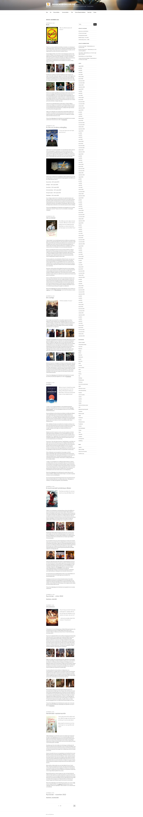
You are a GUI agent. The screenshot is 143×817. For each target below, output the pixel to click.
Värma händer (51, 218)
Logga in (80, 447)
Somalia (80, 426)
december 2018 (81, 239)
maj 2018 (80, 250)
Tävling (94, 12)
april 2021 (80, 185)
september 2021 (82, 174)
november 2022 (81, 147)
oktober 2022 (81, 149)
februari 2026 (81, 76)
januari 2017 (81, 268)
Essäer (80, 371)
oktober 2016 (81, 275)
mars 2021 (80, 187)
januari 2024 (81, 120)
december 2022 (81, 145)
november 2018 (81, 241)
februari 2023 (81, 141)
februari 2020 (81, 210)
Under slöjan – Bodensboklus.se (84, 52)
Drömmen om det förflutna (83, 31)
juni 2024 (80, 112)
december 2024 (81, 101)
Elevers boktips (56, 12)
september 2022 (82, 151)
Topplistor (80, 436)
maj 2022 (80, 158)
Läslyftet (80, 398)
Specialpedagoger (82, 428)
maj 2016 (80, 281)
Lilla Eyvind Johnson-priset (83, 405)
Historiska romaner (82, 388)
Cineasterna (64, 119)
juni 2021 (80, 181)
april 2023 (80, 137)
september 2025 (82, 87)
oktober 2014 (81, 312)
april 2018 (80, 252)
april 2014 (80, 321)
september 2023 (82, 128)
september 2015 (82, 294)
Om (50, 12)
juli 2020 (80, 199)
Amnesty (60, 566)
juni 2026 (80, 68)
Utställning (80, 440)
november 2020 (81, 191)
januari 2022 (81, 166)
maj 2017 (80, 262)
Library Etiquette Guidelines (80, 12)
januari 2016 (81, 287)
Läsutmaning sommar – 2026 (84, 39)
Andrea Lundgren (82, 342)
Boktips (80, 359)
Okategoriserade (82, 421)
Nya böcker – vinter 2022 (54, 596)
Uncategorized (81, 438)
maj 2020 (80, 204)
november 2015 (81, 291)
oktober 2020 (81, 193)
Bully (47, 25)
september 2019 (82, 220)
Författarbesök (81, 380)
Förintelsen (81, 382)
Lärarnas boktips (65, 12)
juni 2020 (80, 202)
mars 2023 (81, 139)
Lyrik (79, 407)
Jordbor (48, 384)
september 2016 (82, 277)
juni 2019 (80, 227)
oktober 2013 (81, 333)
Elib (74, 782)
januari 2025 (81, 99)
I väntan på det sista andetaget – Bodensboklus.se (87, 58)
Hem (47, 12)
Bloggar (80, 350)
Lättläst (80, 403)
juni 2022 (80, 156)
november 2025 (81, 82)
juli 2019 (80, 225)
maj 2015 (80, 298)
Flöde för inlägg (81, 449)
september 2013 (82, 335)
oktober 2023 (81, 126)
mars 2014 (81, 323)
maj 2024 (80, 114)
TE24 (80, 432)
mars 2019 (81, 233)
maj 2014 (80, 319)
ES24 (80, 369)
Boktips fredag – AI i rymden (84, 37)
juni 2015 (80, 296)
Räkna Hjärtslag (57, 289)
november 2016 (81, 273)
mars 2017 (80, 264)
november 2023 (81, 124)
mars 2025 (81, 95)
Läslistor (80, 396)
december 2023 (81, 122)
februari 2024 (81, 118)
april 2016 (80, 283)
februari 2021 (81, 189)
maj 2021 (80, 183)
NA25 (80, 415)
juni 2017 (80, 260)
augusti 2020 (81, 197)
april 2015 (80, 300)
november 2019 (81, 216)
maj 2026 (80, 70)
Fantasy (80, 373)
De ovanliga (50, 297)
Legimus (48, 289)
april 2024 (80, 116)
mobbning (80, 411)
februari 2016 (81, 285)
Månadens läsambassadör (83, 409)
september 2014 (82, 314)
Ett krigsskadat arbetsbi (83, 35)
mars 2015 (81, 302)
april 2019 (80, 231)
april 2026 (80, 72)
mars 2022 (81, 162)
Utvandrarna (50, 607)
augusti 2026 (81, 66)
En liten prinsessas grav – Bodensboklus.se (86, 49)
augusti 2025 (81, 89)
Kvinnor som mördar (83, 59)
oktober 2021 (81, 172)
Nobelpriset (81, 417)
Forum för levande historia (83, 384)
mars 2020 (81, 208)
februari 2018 (81, 256)
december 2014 (81, 308)
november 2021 (81, 170)
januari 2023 (81, 143)
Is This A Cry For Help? (82, 33)
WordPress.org (81, 453)
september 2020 (82, 195)
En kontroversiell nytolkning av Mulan (58, 488)
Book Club (89, 12)
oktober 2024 (81, 105)
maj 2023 (80, 135)
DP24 (80, 363)
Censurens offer (81, 47)
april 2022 (80, 160)
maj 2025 (80, 91)
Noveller (80, 419)
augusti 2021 (81, 176)
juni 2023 (80, 133)
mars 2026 (81, 74)
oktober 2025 (81, 84)
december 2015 (81, 289)
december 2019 (81, 214)
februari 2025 (81, 97)
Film (72, 12)
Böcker (80, 352)
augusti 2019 (81, 222)
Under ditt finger (89, 56)
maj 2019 (80, 229)
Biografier (80, 348)
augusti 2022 (81, 153)
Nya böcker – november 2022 (56, 794)
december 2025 (81, 80)
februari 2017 (81, 266)
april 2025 (80, 93)
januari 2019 (81, 237)
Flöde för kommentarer (83, 451)
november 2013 (81, 331)
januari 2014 (81, 327)
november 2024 (81, 103)
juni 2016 (80, 279)
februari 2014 (81, 325)
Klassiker (80, 392)
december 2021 (81, 168)
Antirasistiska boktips (82, 344)
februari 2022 (81, 164)
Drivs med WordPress (50, 814)
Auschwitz (80, 346)
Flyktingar (80, 377)
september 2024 (82, 107)
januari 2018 (81, 258)
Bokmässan (81, 357)
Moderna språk (81, 413)
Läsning (80, 400)
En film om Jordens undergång (56, 127)
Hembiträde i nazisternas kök (56, 713)
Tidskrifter (80, 434)
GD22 (80, 386)
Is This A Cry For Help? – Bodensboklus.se (86, 46)
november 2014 (81, 310)
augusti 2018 (81, 245)
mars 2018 (81, 254)
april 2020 (80, 206)
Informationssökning (82, 390)
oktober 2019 (81, 218)
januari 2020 (81, 212)
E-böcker (80, 365)
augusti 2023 (81, 130)
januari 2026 (81, 78)
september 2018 (82, 243)
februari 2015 (81, 304)
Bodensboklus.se (63, 4)
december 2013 (81, 329)
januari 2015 (81, 306)
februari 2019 (81, 235)
